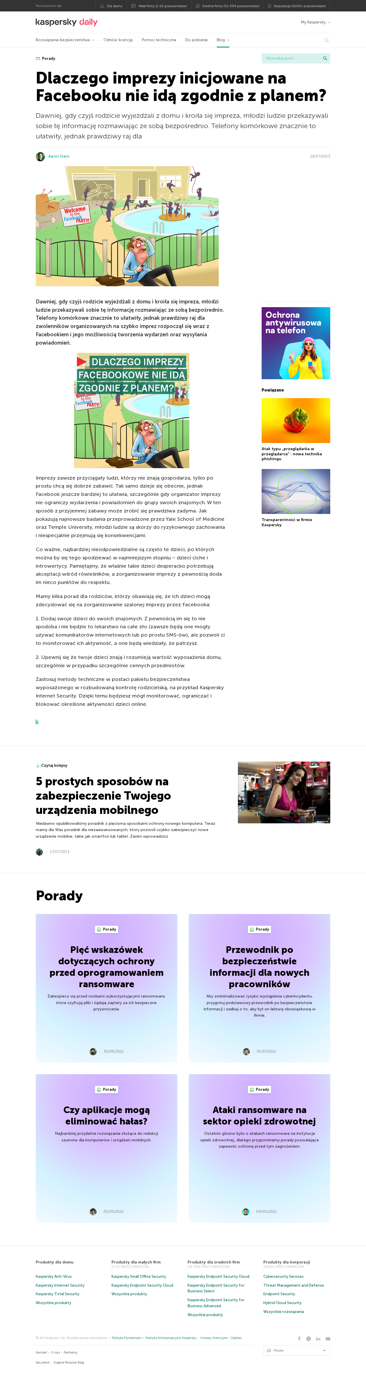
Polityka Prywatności (127, 1338)
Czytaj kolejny (54, 765)
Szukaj (325, 58)
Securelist (42, 1362)
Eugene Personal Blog (69, 1362)
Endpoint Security (279, 1294)
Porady (48, 58)
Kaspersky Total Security (57, 1294)
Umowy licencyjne (213, 1338)
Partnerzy (70, 1352)
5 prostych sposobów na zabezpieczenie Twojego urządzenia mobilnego (103, 795)
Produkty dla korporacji (286, 1262)
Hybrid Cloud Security (282, 1303)
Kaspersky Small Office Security (139, 1276)
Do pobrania (196, 39)
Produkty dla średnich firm (214, 1262)
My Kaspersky (313, 22)
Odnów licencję (118, 39)
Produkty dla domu (54, 1262)
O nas (55, 1352)
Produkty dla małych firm (136, 1262)
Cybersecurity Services (283, 1276)
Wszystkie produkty (53, 1303)
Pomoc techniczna (159, 39)
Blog (221, 39)
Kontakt (41, 1352)
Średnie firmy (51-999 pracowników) (231, 6)
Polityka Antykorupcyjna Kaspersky (171, 1338)
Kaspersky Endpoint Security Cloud (142, 1285)
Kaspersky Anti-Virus (54, 1276)
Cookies (236, 1338)
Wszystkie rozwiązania (283, 1312)
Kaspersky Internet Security (60, 1285)
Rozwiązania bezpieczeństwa (63, 39)
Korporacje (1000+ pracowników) (300, 6)
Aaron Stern (58, 156)
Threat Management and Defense (293, 1285)
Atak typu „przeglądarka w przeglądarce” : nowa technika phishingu (292, 453)
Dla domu (114, 6)
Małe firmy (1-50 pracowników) (163, 6)
